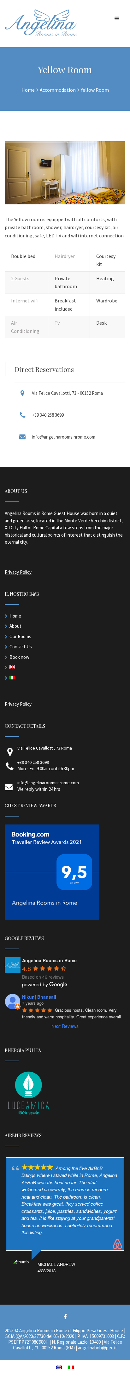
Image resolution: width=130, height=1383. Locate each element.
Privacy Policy (18, 572)
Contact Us (20, 647)
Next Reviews (65, 1026)
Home (15, 616)
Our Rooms (20, 636)
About (15, 626)
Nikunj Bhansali (39, 997)
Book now (19, 657)
